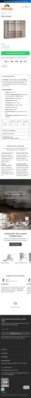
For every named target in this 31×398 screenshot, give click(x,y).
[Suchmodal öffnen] (22, 6)
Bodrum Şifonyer (5, 263)
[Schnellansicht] (12, 258)
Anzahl (3, 44)
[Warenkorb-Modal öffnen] (25, 6)
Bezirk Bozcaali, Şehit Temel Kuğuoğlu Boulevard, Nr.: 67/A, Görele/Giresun (16, 373)
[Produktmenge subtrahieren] (2, 47)
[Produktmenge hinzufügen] (8, 47)
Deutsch (4, 392)
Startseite (3, 13)
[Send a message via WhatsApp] (3, 389)
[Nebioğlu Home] (6, 7)
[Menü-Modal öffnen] (28, 6)
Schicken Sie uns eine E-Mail (10, 370)
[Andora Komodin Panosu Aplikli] (21, 257)
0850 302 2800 (8, 367)
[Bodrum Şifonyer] (7, 257)
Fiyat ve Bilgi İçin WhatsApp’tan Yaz (15, 53)
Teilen (5, 66)
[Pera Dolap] (15, 30)
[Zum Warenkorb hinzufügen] (12, 254)
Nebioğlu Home (14, 395)
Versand (11, 57)
